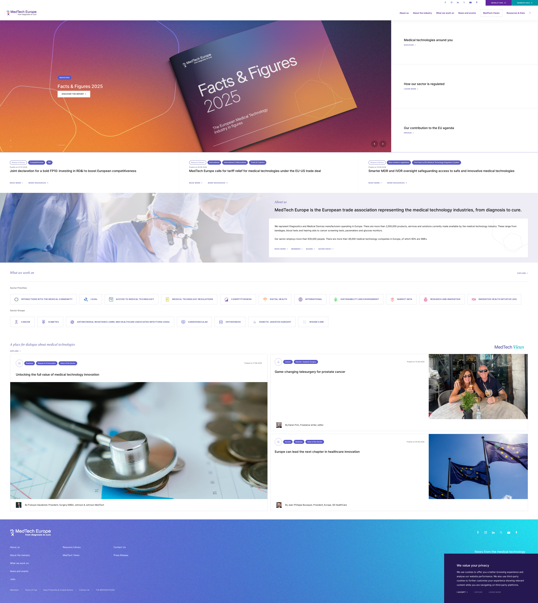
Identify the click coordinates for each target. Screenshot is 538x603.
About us (404, 13)
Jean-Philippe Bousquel (300, 505)
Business (29, 363)
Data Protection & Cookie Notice (58, 590)
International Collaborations (235, 162)
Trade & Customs (258, 162)
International (214, 162)
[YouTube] (508, 532)
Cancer (288, 362)
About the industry (422, 13)
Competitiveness (36, 162)
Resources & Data (516, 13)
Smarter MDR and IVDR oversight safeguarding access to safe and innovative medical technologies (441, 171)
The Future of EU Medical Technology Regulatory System (436, 162)
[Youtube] (470, 3)
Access (288, 442)
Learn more (495, 592)
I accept (461, 592)
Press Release (121, 555)
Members (14, 590)
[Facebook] (445, 3)
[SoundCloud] (516, 532)
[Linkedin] (458, 3)
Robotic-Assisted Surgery (306, 362)
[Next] (382, 143)
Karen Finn (293, 425)
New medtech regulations (399, 162)
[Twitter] (464, 3)
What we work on (445, 13)
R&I (49, 162)
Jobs (12, 579)
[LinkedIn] (493, 532)
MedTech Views (491, 13)
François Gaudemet (37, 505)
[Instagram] (451, 3)
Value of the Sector (67, 363)
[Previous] (374, 143)
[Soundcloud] (477, 3)
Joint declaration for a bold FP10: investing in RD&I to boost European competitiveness (73, 171)
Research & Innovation (47, 363)
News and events (467, 13)
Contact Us (120, 547)
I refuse (478, 592)
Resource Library (72, 547)
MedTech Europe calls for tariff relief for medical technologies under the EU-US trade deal (255, 171)
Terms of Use (31, 590)
